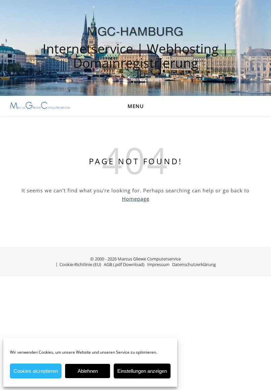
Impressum (158, 264)
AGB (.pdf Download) (124, 264)
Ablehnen (88, 371)
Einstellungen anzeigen (142, 371)
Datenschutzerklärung (194, 264)
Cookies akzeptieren (36, 371)
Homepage (135, 198)
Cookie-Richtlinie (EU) (80, 264)
